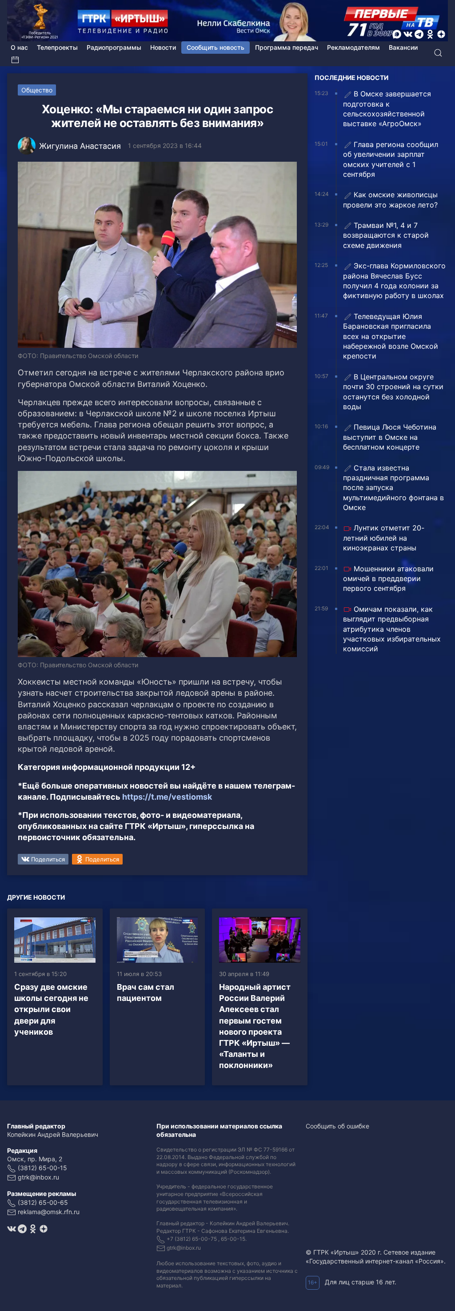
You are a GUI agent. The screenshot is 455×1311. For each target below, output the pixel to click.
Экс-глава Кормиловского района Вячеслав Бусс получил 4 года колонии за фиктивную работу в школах (394, 280)
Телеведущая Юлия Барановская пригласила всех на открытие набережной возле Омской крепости (390, 336)
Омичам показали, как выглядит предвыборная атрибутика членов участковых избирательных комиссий (392, 629)
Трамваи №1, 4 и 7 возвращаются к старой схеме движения (386, 235)
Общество (36, 90)
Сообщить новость (215, 47)
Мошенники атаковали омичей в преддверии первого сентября (388, 578)
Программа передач (286, 47)
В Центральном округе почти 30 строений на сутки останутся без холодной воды (393, 391)
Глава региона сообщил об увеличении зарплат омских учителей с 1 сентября (390, 159)
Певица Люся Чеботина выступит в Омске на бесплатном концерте (389, 436)
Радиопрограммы (114, 47)
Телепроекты (57, 47)
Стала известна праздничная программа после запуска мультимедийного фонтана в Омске (393, 487)
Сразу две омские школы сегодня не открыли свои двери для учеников (51, 1009)
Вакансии (403, 47)
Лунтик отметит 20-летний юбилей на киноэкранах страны (383, 537)
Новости (163, 47)
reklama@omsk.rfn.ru (49, 1211)
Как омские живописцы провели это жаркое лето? (390, 199)
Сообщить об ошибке (337, 1126)
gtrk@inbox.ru (38, 1177)
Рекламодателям (353, 47)
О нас (19, 47)
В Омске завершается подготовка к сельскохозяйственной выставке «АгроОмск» (387, 108)
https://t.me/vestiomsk (167, 796)
